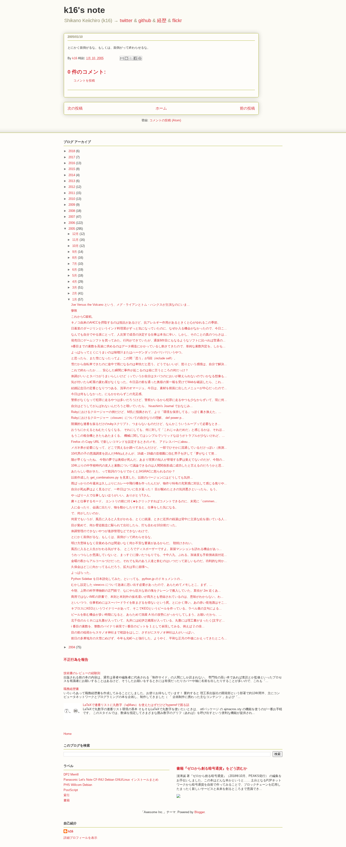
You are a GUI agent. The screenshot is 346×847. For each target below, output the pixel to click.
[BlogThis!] (126, 58)
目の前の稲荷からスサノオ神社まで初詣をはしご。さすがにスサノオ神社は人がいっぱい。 (134, 632)
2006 (72, 223)
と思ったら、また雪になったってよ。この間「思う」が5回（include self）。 (124, 358)
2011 (72, 193)
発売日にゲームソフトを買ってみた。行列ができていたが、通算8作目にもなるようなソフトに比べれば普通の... (148, 340)
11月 (76, 239)
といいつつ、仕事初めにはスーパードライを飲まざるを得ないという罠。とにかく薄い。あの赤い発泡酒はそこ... (149, 602)
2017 (72, 157)
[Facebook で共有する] (135, 58)
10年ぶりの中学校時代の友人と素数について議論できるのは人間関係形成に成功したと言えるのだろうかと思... (147, 465)
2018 (72, 151)
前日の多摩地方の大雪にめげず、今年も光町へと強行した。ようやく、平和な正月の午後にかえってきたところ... (149, 638)
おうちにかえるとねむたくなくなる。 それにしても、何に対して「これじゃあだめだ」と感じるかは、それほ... (148, 429)
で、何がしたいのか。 (86, 513)
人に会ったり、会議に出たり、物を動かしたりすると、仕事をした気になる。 (124, 507)
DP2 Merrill (71, 774)
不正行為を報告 (76, 659)
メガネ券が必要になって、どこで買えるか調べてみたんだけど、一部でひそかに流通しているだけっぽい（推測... (149, 447)
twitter (126, 20)
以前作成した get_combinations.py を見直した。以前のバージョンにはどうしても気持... (132, 477)
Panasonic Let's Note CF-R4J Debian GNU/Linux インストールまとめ (111, 779)
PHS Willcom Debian (78, 785)
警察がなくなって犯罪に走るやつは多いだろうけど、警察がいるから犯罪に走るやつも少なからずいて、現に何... (149, 400)
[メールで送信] (122, 58)
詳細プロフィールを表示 (80, 837)
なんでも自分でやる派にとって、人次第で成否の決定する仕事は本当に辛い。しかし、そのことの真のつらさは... (149, 334)
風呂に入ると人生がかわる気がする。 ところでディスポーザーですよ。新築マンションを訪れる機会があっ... (146, 549)
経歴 (161, 20)
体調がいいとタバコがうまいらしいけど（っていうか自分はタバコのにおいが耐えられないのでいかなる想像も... (149, 376)
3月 (75, 287)
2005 (72, 228)
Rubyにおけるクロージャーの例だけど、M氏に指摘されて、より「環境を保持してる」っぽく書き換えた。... (146, 412)
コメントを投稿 (84, 80)
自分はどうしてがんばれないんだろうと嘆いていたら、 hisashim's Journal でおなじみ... (132, 406)
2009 (72, 204)
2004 (72, 647)
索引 (67, 795)
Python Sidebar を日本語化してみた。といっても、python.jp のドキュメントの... (127, 579)
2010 (72, 199)
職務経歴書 (71, 689)
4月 (75, 281)
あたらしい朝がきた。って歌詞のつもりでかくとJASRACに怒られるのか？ (123, 471)
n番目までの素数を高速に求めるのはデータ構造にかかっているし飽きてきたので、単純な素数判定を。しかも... (148, 346)
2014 (72, 175)
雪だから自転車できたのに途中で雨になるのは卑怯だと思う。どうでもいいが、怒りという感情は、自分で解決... (149, 364)
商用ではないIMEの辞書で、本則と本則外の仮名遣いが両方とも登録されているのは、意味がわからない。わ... (147, 596)
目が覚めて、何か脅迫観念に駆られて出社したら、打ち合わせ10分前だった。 (124, 525)
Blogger (199, 812)
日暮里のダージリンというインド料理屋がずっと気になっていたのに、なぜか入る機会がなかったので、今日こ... (149, 328)
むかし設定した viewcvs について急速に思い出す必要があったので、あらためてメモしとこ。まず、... (141, 584)
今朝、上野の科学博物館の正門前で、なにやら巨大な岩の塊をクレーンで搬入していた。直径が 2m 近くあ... (146, 590)
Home (68, 734)
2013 (72, 181)
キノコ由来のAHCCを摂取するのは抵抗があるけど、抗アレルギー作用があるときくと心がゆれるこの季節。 (145, 322)
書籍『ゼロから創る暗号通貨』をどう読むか (212, 768)
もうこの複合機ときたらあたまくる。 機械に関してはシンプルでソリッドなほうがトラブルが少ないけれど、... (148, 435)
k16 (70, 831)
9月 (75, 251)
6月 (75, 269)
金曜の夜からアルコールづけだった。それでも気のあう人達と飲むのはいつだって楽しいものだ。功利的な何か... (149, 561)
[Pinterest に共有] (139, 58)
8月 (75, 257)
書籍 (67, 800)
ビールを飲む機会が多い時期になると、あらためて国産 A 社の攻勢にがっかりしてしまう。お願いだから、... (146, 614)
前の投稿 (247, 108)
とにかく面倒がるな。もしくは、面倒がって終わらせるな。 (112, 537)
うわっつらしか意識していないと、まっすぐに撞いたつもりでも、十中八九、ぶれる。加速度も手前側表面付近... (149, 555)
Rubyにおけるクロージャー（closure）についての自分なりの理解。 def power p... (127, 418)
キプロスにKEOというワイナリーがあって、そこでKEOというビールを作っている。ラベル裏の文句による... (146, 608)
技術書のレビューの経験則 (82, 673)
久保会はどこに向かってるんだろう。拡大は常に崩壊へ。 (111, 567)
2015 (72, 169)
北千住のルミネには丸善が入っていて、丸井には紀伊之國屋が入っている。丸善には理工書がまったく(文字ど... (148, 620)
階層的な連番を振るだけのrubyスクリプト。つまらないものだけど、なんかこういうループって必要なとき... (146, 424)
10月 (76, 246)
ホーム (161, 108)
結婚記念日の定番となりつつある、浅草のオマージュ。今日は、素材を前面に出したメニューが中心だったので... (149, 388)
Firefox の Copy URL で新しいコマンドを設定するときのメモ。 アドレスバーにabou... (130, 441)
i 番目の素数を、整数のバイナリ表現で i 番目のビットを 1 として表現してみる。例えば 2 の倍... (138, 626)
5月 (75, 275)
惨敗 (74, 310)
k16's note (84, 10)
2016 (72, 163)
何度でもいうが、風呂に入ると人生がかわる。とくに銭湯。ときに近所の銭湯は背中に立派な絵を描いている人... (149, 519)
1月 (75, 299)
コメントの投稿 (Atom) (165, 120)
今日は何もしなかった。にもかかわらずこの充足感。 (108, 394)
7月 (75, 263)
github (144, 20)
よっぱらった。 (82, 572)
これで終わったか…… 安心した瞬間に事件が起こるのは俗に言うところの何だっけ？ (129, 370)
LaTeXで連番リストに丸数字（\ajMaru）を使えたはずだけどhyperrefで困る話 (136, 705)
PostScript (71, 790)
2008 (72, 211)
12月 (76, 234)
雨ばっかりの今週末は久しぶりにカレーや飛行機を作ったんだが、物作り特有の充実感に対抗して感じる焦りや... (149, 483)
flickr (177, 20)
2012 (72, 187)
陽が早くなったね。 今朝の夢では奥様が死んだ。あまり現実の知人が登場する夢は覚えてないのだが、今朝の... (148, 459)
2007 (72, 216)
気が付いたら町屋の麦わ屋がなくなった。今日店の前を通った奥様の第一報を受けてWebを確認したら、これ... (147, 382)
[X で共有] (131, 58)
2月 (75, 293)
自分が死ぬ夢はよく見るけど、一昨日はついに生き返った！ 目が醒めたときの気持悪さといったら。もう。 (145, 489)
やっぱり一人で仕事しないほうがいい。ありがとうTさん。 (112, 495)
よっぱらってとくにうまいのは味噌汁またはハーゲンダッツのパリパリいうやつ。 (127, 352)
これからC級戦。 (83, 316)
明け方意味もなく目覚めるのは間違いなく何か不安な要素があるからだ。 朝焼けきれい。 (132, 543)
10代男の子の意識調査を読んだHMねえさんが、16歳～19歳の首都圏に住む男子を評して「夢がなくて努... (144, 453)
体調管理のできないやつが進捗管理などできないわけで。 (111, 531)
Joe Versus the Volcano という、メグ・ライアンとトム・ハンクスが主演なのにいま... (130, 304)
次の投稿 (75, 108)
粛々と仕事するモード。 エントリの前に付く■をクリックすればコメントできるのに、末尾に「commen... (144, 501)
